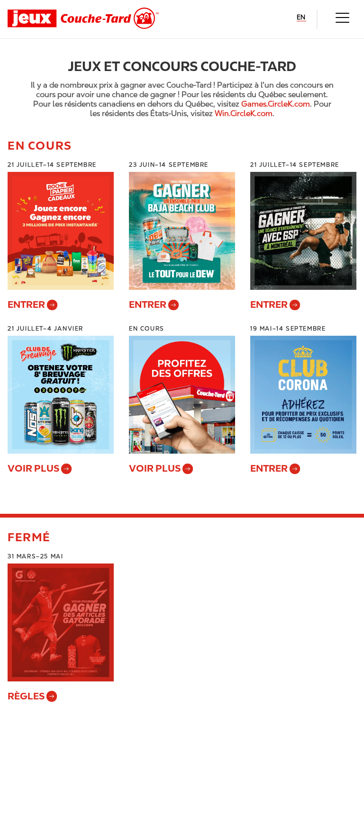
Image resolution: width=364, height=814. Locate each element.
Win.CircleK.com (244, 113)
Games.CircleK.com (275, 103)
